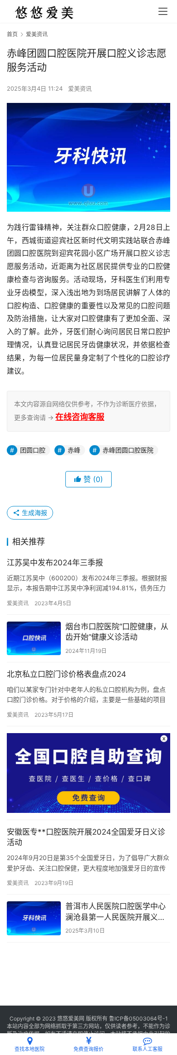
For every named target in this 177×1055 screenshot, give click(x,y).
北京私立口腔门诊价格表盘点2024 (66, 674)
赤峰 (74, 450)
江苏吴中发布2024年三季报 (55, 562)
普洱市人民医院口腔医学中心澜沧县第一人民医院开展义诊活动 (115, 912)
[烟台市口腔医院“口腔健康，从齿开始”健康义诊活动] (34, 638)
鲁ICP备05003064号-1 (138, 1018)
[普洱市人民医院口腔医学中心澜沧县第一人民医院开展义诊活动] (34, 918)
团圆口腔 (32, 450)
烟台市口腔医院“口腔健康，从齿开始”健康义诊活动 (116, 632)
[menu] (162, 11)
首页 (12, 34)
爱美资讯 (80, 88)
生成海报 (33, 512)
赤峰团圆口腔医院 (128, 450)
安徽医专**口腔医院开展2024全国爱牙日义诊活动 (86, 837)
